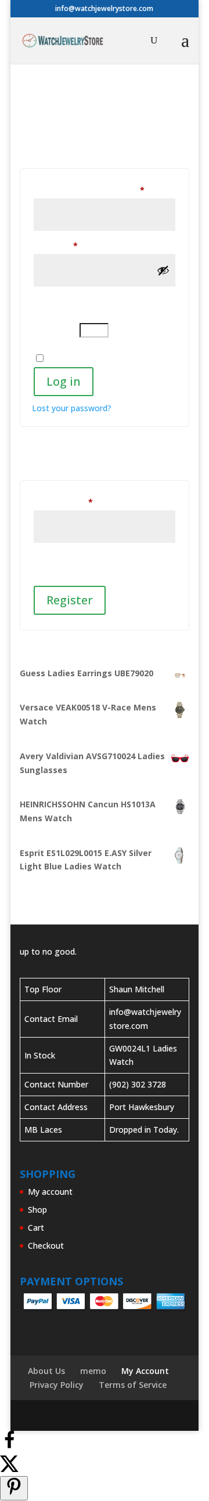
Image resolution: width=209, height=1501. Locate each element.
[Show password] (163, 270)
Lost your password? (71, 408)
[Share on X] (9, 1468)
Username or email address (104, 189)
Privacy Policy (57, 1384)
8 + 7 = (56, 325)
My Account (145, 1370)
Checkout (46, 1245)
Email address (79, 501)
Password (72, 245)
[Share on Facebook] (9, 1446)
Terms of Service (133, 1384)
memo (93, 1370)
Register (69, 600)
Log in (63, 381)
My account (50, 1191)
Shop (37, 1209)
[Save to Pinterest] (14, 1488)
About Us (46, 1370)
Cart (36, 1227)
